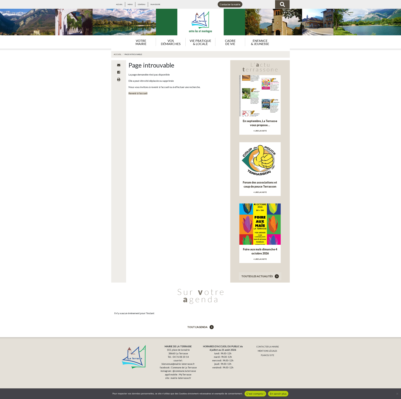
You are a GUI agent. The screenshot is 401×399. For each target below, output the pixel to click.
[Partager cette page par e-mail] (119, 65)
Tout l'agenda (197, 327)
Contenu (141, 4)
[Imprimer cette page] (119, 79)
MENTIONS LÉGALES (267, 351)
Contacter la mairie (230, 4)
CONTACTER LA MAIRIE (267, 346)
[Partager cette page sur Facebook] (119, 72)
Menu (130, 4)
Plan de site (155, 4)
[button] (141, 42)
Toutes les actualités (257, 276)
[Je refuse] (397, 393)
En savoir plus (278, 393)
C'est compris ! (255, 393)
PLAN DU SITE (267, 355)
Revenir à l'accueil (137, 93)
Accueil (119, 4)
